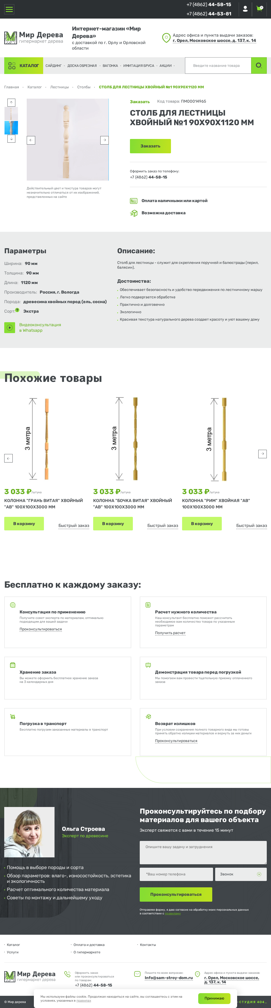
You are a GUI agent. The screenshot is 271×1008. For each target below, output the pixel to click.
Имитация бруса (138, 66)
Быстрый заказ (73, 525)
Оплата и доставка (89, 945)
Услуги (13, 952)
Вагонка (110, 66)
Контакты (148, 945)
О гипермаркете (87, 952)
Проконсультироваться (41, 629)
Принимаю (214, 998)
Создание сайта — (225, 1002)
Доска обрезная (82, 66)
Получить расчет (170, 633)
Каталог (29, 65)
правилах (83, 1000)
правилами (173, 913)
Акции (166, 66)
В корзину (24, 523)
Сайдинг (54, 66)
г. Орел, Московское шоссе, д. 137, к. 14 (214, 40)
